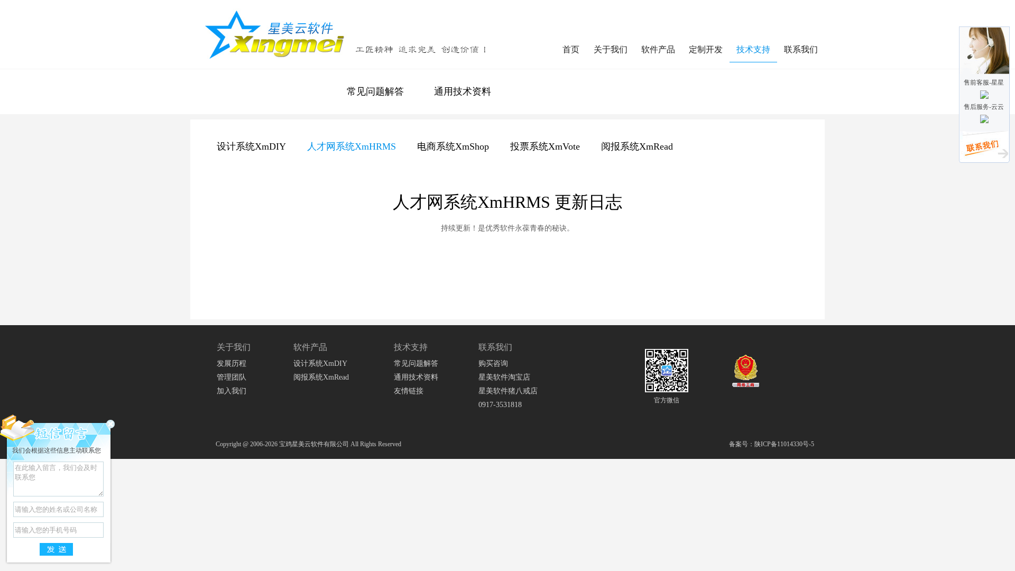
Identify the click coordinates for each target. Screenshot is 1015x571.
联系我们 (801, 49)
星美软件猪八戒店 (508, 391)
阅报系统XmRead (637, 146)
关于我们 (611, 49)
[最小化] (110, 424)
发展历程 (231, 363)
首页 (570, 49)
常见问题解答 (375, 91)
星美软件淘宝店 (504, 377)
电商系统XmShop (453, 146)
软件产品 (658, 49)
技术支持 (753, 49)
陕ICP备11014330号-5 (784, 444)
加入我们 (231, 391)
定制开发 (706, 49)
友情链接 (408, 391)
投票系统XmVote (545, 146)
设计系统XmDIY (251, 146)
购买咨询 (493, 363)
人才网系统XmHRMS (351, 146)
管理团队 (231, 377)
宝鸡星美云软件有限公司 (314, 444)
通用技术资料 (462, 91)
